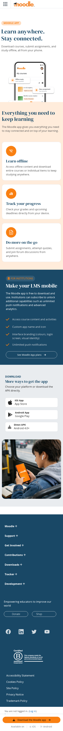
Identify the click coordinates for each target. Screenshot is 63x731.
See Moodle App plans (29, 354)
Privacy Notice (15, 694)
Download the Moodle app (31, 719)
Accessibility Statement (20, 675)
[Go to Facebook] (8, 631)
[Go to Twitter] (34, 631)
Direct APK (20, 424)
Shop (39, 614)
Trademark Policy (16, 701)
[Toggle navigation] (4, 4)
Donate (16, 614)
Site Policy (12, 688)
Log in (32, 711)
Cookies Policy (15, 682)
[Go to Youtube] (47, 631)
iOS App (19, 400)
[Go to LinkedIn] (21, 631)
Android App (22, 412)
